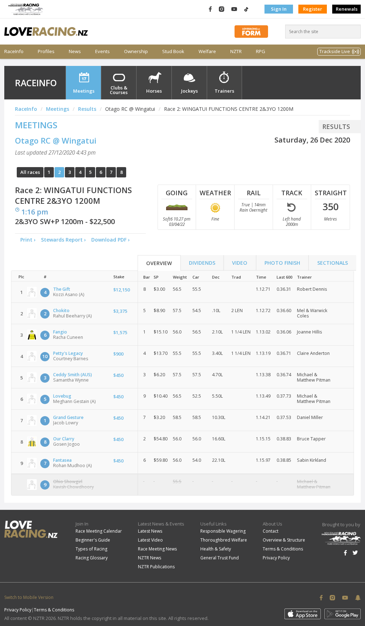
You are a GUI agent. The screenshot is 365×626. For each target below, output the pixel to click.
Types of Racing (91, 549)
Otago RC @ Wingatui (55, 140)
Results (87, 108)
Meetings (83, 91)
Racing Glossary (92, 558)
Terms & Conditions (283, 549)
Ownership (136, 51)
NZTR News (149, 558)
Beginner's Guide (93, 540)
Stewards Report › (63, 239)
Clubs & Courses (119, 89)
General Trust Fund (219, 558)
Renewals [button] (347, 9)
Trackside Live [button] (334, 51)
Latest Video (150, 540)
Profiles (46, 51)
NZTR (236, 51)
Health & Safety (215, 549)
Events (102, 51)
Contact (270, 531)
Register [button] (312, 9)
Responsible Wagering (223, 531)
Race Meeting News (157, 549)
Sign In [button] (279, 9)
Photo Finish (282, 262)
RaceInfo (14, 51)
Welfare (207, 51)
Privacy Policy (276, 558)
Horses (154, 91)
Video (239, 262)
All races (30, 172)
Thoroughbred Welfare (223, 540)
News (75, 51)
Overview (159, 263)
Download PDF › (112, 239)
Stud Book (173, 51)
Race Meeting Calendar (99, 531)
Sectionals (332, 262)
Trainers (224, 91)
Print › (28, 239)
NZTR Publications (156, 567)
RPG (260, 51)
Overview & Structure (284, 540)
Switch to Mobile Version (28, 597)
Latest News (150, 531)
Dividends (202, 262)
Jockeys (189, 91)
